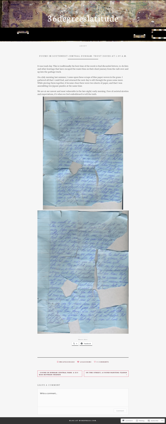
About (83, 46)
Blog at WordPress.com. (83, 420)
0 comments (103, 362)
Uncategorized (67, 362)
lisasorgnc (86, 362)
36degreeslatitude (83, 18)
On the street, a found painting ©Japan (106, 372)
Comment (120, 411)
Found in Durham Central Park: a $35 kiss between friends (58, 374)
